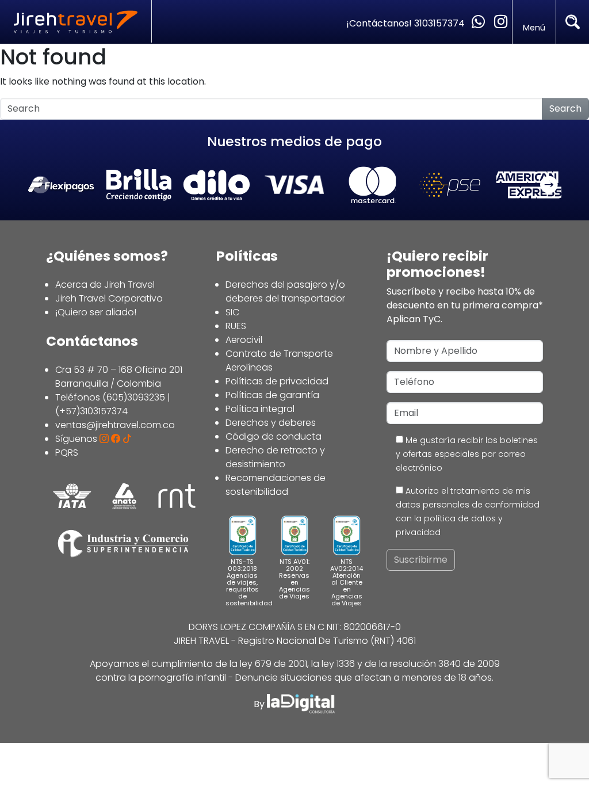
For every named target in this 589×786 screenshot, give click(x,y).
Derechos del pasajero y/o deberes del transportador (285, 291)
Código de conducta (273, 436)
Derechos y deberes (270, 422)
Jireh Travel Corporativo (109, 298)
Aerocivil (243, 339)
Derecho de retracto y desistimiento (275, 457)
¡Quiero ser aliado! (95, 312)
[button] (548, 185)
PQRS (66, 452)
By (260, 704)
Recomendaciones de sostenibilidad (275, 484)
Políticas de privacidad (276, 381)
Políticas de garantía (272, 395)
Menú (534, 27)
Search (565, 108)
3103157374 (440, 23)
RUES (235, 326)
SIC (232, 312)
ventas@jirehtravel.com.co (115, 425)
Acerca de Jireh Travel (105, 284)
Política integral (259, 408)
